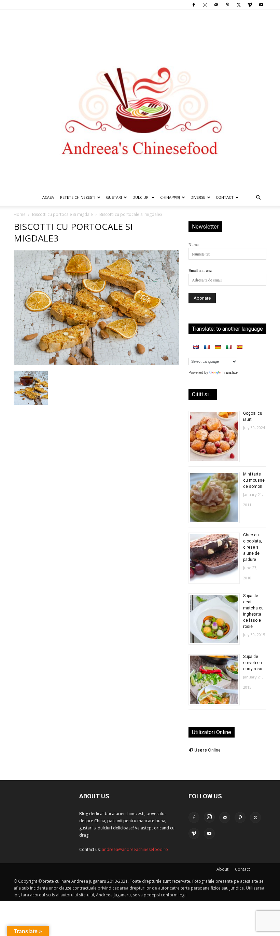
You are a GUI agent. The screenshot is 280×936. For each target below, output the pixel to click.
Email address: (200, 270)
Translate (230, 372)
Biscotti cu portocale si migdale (62, 214)
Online (204, 750)
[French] (207, 346)
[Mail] (216, 5)
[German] (217, 346)
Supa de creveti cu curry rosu (252, 662)
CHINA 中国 (170, 197)
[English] (196, 346)
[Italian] (228, 346)
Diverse (198, 197)
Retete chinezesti (77, 197)
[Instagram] (205, 5)
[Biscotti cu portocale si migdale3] (96, 363)
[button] (258, 198)
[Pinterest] (227, 5)
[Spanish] (239, 346)
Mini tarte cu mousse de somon (254, 480)
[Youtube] (261, 5)
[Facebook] (193, 5)
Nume (193, 244)
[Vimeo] (250, 5)
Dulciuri (141, 197)
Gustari (114, 197)
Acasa (48, 197)
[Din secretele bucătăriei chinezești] (140, 99)
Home (20, 214)
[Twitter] (239, 5)
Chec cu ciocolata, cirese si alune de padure (252, 547)
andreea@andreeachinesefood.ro (135, 849)
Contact (242, 869)
